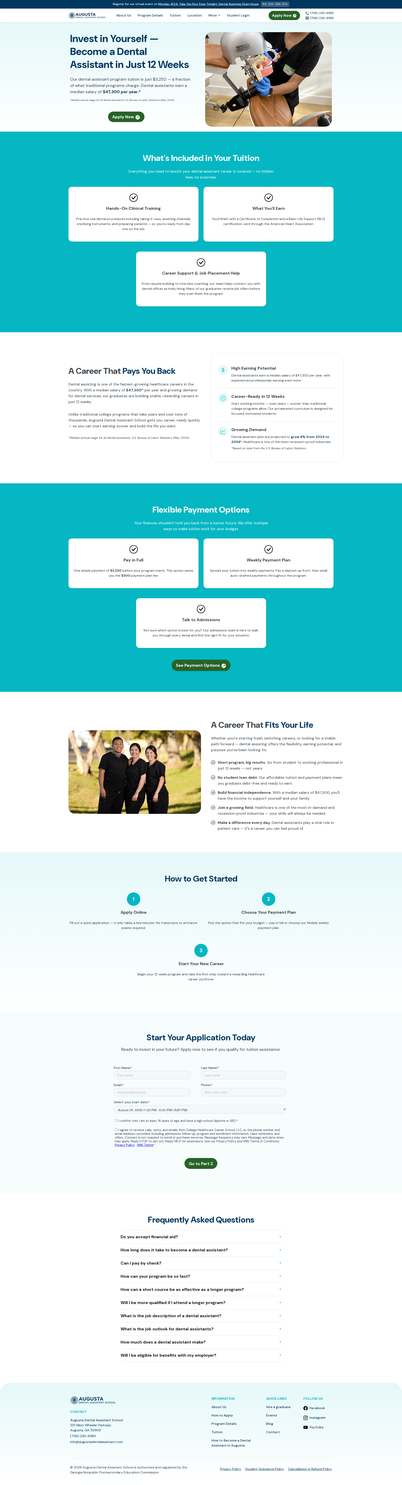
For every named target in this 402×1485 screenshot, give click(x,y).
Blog (269, 1423)
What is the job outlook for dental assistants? (167, 1329)
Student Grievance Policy (264, 1469)
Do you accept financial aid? (149, 1236)
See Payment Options (198, 665)
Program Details (150, 15)
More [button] (213, 15)
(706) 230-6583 (321, 13)
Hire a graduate (278, 1407)
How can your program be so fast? (155, 1276)
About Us (123, 15)
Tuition (175, 15)
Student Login (238, 15)
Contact (273, 1432)
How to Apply (222, 1415)
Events (271, 1415)
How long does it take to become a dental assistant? (174, 1250)
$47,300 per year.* (122, 91)
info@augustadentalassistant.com (96, 1442)
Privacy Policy (230, 1469)
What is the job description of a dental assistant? (171, 1315)
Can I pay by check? (141, 1263)
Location (195, 15)
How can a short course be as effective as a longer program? (182, 1289)
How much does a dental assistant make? (163, 1342)
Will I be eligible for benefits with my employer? (168, 1355)
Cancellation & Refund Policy (310, 1469)
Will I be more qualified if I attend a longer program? (173, 1302)
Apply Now (282, 15)
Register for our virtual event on (186, 4)
